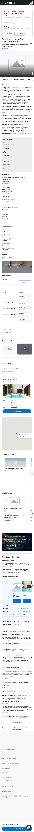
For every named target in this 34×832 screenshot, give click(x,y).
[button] (14, 282)
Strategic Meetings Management (10, 763)
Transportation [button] (7, 520)
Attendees (5, 280)
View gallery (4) (25, 73)
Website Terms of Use (7, 789)
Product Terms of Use (7, 786)
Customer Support (6, 777)
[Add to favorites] (31, 44)
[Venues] (31, 3)
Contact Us (4, 775)
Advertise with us (6, 791)
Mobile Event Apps (6, 761)
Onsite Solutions (5, 752)
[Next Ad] (31, 396)
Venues (5, 6)
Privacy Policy (5, 784)
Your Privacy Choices (6, 780)
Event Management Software (9, 756)
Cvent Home (4, 772)
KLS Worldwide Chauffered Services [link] (14, 508)
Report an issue (6, 728)
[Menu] (2, 2)
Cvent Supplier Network (7, 749)
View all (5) (5, 219)
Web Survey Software (7, 766)
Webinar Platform (5, 768)
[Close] (29, 12)
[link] (14, 501)
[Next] (32, 80)
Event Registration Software (8, 758)
